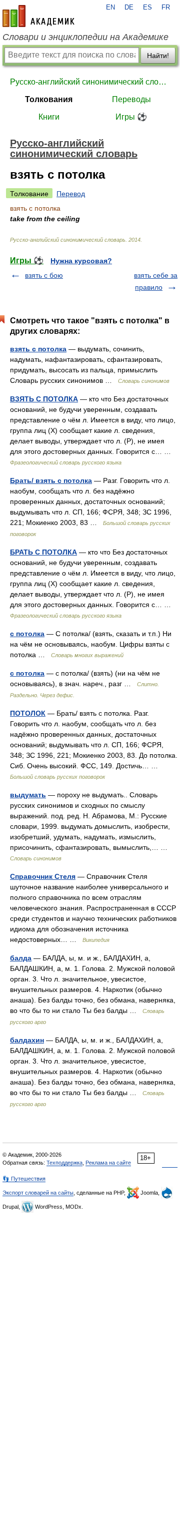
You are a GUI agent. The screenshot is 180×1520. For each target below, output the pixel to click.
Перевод (70, 194)
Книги (49, 117)
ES (147, 7)
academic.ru (38, 16)
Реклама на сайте (108, 1163)
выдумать (28, 795)
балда (21, 958)
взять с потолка (38, 349)
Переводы (131, 99)
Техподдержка (64, 1163)
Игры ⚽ (131, 117)
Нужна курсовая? (81, 261)
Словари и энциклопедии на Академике (85, 37)
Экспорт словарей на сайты (38, 1193)
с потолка (27, 634)
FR (166, 7)
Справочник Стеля (43, 876)
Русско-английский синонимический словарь (90, 82)
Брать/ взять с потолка (51, 480)
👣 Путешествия (24, 1179)
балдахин (27, 1040)
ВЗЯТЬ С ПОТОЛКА (44, 399)
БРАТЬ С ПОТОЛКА (43, 552)
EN (110, 7)
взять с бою (44, 275)
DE (129, 7)
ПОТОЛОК (28, 713)
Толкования (48, 99)
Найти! (158, 56)
